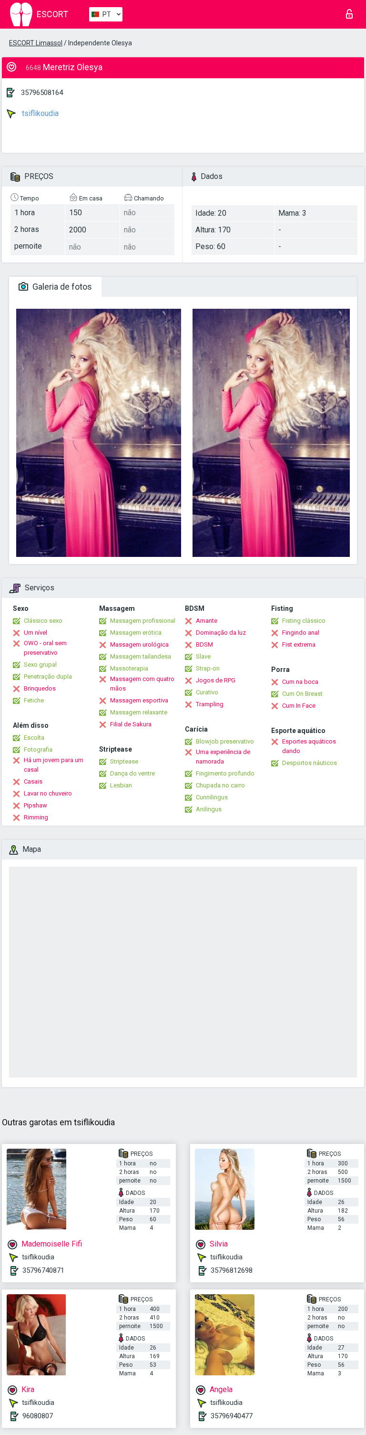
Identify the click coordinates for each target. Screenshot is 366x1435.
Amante (206, 620)
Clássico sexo (43, 620)
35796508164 (42, 92)
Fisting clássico (303, 620)
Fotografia (38, 749)
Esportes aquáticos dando (309, 746)
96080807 (37, 1416)
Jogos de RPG (215, 680)
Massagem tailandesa (140, 656)
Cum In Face (298, 705)
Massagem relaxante (138, 712)
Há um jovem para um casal (53, 764)
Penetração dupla (48, 676)
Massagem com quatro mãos (142, 683)
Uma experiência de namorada (223, 756)
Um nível (35, 632)
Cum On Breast (302, 693)
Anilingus (209, 809)
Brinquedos (40, 688)
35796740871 (43, 1270)
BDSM (204, 644)
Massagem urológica (139, 644)
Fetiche (34, 700)
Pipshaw (35, 805)
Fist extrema (298, 644)
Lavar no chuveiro (48, 793)
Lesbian (121, 785)
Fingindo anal (300, 632)
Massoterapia (129, 668)
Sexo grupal (40, 664)
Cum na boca (300, 681)
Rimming (36, 817)
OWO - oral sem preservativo (45, 647)
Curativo (207, 692)
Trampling (210, 704)
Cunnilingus (212, 797)
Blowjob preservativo (225, 741)
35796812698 (232, 1270)
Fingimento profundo (225, 773)
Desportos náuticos (309, 762)
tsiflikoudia (39, 113)
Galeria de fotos (61, 287)
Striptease (124, 761)
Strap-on (208, 668)
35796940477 (232, 1416)
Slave (203, 656)
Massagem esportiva (139, 700)
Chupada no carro (220, 785)
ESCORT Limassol (35, 43)
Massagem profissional (142, 620)
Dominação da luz (221, 632)
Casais (33, 781)
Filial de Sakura (131, 724)
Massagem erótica (136, 632)
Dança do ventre (132, 773)
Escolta (34, 737)
